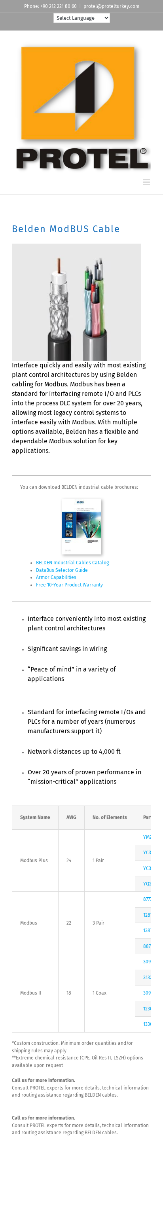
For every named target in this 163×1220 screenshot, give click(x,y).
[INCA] (81, 501)
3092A (149, 962)
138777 (149, 930)
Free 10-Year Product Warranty (69, 585)
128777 (149, 915)
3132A (149, 977)
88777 (149, 946)
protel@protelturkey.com (111, 6)
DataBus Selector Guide (62, 570)
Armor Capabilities (56, 577)
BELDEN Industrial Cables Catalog (72, 563)
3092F (149, 993)
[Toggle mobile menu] (147, 182)
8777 (147, 899)
